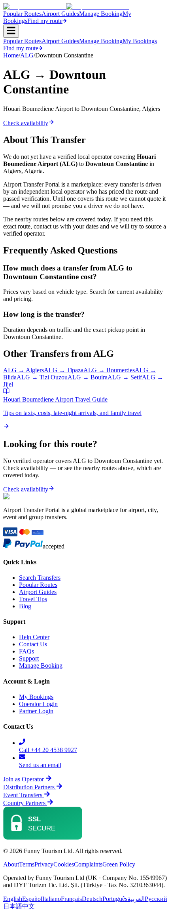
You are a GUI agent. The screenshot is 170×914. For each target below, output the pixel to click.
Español (32, 898)
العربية (136, 898)
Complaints (88, 864)
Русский (156, 898)
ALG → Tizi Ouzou (42, 377)
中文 (28, 906)
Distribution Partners (29, 787)
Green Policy (118, 864)
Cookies (63, 864)
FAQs (26, 651)
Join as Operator (23, 779)
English (12, 898)
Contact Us (33, 644)
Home (11, 55)
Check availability (25, 123)
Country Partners (25, 803)
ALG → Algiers (23, 370)
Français (71, 898)
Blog (25, 606)
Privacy (43, 864)
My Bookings (140, 41)
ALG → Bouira (88, 377)
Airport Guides (60, 13)
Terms (26, 864)
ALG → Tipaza (63, 370)
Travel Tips (33, 599)
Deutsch (92, 898)
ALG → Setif (125, 377)
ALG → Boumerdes (109, 370)
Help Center (34, 637)
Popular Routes (22, 13)
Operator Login (38, 704)
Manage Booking (101, 13)
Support (29, 658)
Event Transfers (23, 795)
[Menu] (11, 31)
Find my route (44, 20)
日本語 (12, 906)
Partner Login (36, 711)
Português (114, 898)
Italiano (51, 898)
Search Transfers (39, 577)
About (11, 864)
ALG (27, 55)
